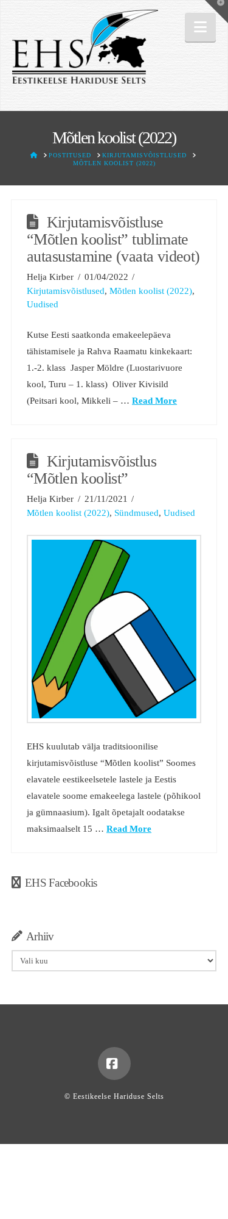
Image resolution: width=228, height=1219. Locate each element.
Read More (154, 401)
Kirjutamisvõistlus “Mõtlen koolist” (91, 469)
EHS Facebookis (61, 882)
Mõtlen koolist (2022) (150, 291)
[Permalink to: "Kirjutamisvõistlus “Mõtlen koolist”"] (114, 629)
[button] (200, 27)
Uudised (42, 304)
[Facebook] (114, 1063)
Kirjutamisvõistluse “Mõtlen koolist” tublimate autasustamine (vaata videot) (113, 239)
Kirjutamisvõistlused (66, 291)
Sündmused (136, 513)
